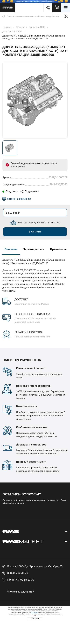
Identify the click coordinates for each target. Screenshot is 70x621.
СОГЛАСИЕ (34, 612)
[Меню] (65, 7)
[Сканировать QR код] (65, 16)
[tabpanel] (35, 296)
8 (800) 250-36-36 (17, 573)
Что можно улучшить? (20, 591)
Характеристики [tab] (33, 249)
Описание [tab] (11, 249)
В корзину (35, 231)
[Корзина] (56, 7)
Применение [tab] (58, 249)
